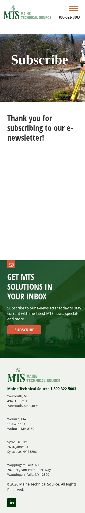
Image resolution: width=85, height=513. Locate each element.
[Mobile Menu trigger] (73, 9)
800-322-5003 (69, 17)
